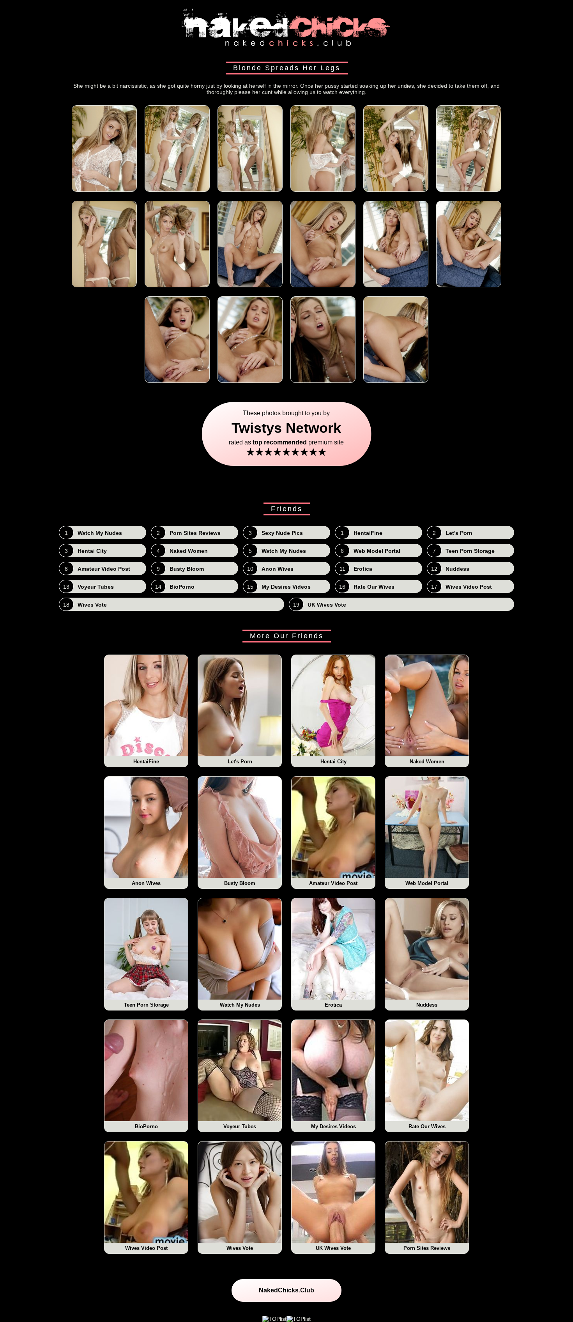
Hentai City (333, 762)
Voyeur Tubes (239, 1126)
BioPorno (146, 1126)
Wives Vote (239, 1248)
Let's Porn (240, 762)
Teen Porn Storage (146, 1005)
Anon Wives (146, 883)
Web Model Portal (426, 883)
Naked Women (427, 762)
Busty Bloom (239, 883)
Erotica (333, 1005)
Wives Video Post (146, 1248)
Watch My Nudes (240, 1005)
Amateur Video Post (333, 883)
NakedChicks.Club (286, 1290)
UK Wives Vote (333, 1248)
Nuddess (426, 1005)
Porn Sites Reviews (426, 1248)
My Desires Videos (333, 1126)
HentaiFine (146, 762)
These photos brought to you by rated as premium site (286, 434)
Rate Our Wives (427, 1126)
